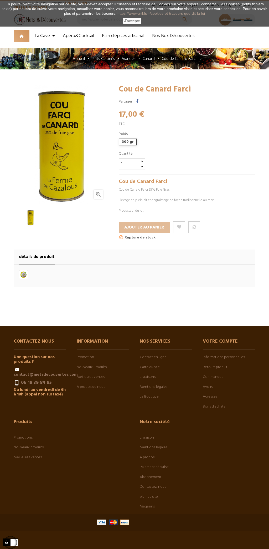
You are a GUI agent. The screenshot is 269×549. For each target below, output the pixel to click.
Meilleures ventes (91, 377)
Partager (137, 101)
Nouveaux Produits (92, 367)
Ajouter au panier (144, 227)
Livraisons (148, 377)
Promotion (85, 357)
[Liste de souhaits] (179, 227)
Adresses (210, 397)
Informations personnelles (224, 357)
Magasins (147, 507)
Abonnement (150, 477)
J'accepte (132, 21)
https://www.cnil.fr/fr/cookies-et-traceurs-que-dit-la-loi (161, 13)
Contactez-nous (153, 487)
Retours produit (215, 367)
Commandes (213, 377)
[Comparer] (194, 227)
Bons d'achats (214, 407)
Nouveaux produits (29, 447)
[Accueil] (22, 38)
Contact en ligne (153, 357)
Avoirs (208, 387)
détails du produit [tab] (37, 256)
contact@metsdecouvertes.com (45, 374)
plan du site (149, 497)
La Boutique (149, 397)
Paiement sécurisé (154, 467)
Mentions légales (153, 387)
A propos (147, 457)
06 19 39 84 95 (36, 382)
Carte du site (150, 367)
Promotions (23, 438)
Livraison (147, 438)
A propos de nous (91, 387)
